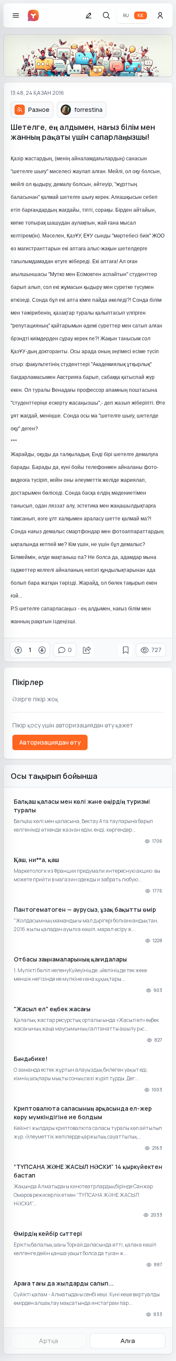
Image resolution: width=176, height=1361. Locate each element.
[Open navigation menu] (15, 15)
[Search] (106, 15)
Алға (127, 1340)
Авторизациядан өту (50, 742)
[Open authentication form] (160, 15)
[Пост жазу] (88, 15)
